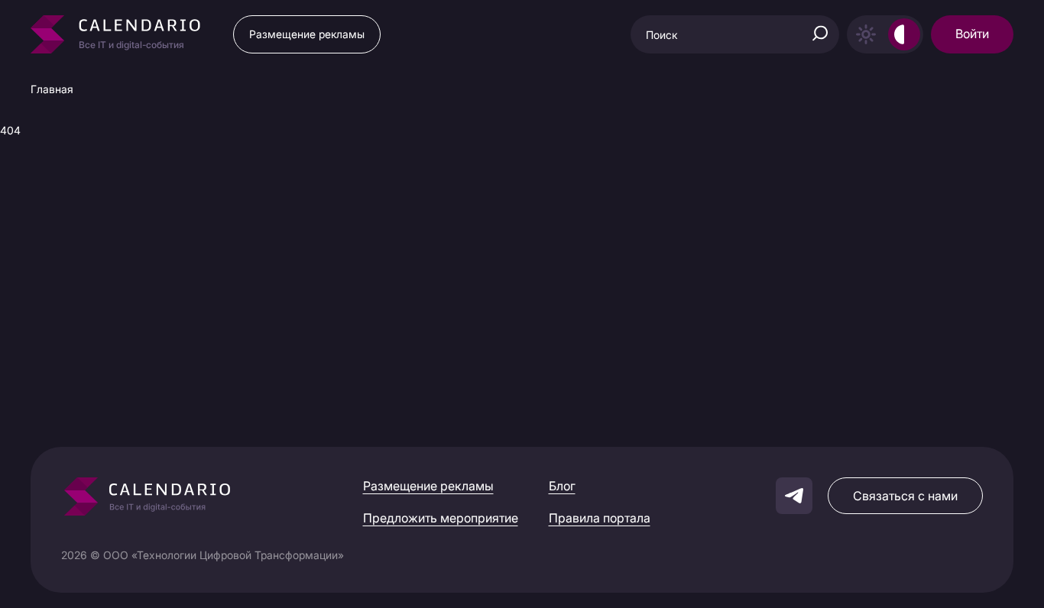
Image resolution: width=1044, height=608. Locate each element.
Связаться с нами (905, 495)
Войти (972, 33)
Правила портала (599, 518)
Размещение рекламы (307, 33)
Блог (562, 485)
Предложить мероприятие (440, 518)
